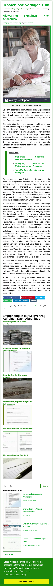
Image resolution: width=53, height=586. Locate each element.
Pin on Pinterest (27, 298)
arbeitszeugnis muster (30, 500)
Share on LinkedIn (21, 301)
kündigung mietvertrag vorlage (30, 9)
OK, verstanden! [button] (26, 581)
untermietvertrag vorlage (30, 530)
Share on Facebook (11, 298)
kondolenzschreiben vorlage (31, 545)
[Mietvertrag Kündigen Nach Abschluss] (27, 103)
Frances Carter (29, 23)
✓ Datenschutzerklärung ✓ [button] (16, 575)
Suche (45, 486)
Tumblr (33, 301)
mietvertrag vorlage (14, 9)
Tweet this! (40, 298)
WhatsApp (7, 301)
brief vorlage (26, 515)
